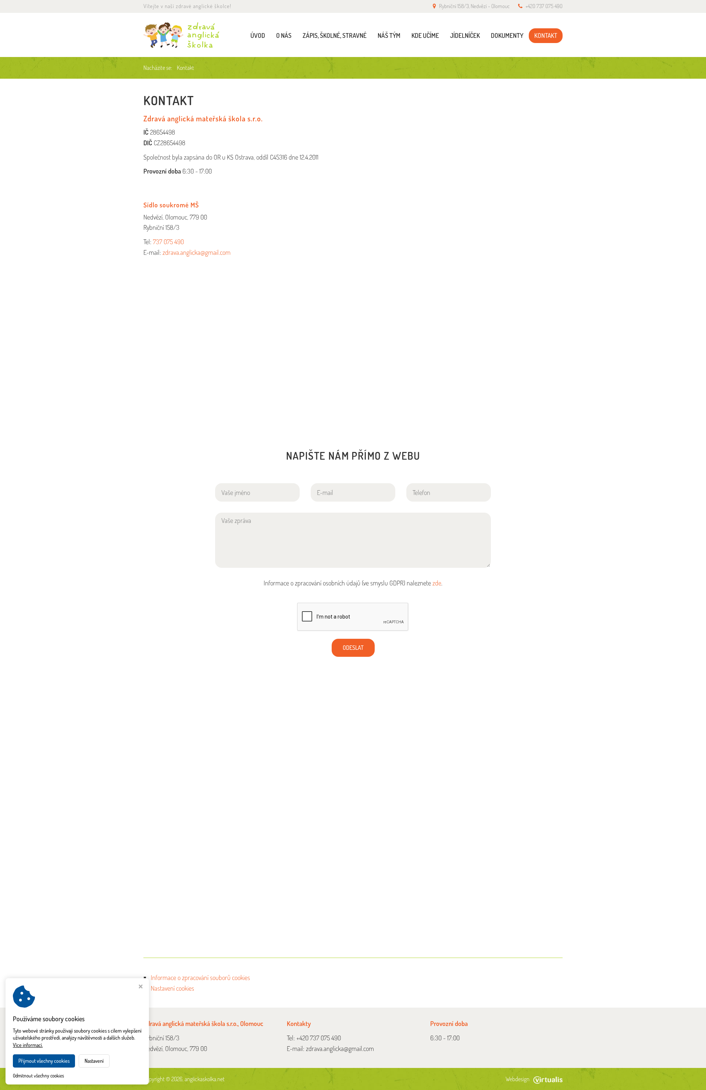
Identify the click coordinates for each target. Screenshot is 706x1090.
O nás (284, 35)
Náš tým (389, 35)
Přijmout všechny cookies (43, 1061)
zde (436, 583)
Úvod (257, 35)
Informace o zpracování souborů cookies (200, 977)
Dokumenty (507, 35)
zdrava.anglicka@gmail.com (197, 252)
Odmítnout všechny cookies (38, 1076)
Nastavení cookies (172, 988)
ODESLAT (353, 647)
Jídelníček (465, 35)
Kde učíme (425, 35)
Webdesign (518, 1079)
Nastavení (94, 1061)
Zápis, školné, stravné (335, 35)
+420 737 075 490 (544, 6)
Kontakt (545, 35)
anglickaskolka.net (205, 1079)
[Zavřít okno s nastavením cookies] (140, 987)
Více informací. (28, 1045)
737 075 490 (168, 242)
